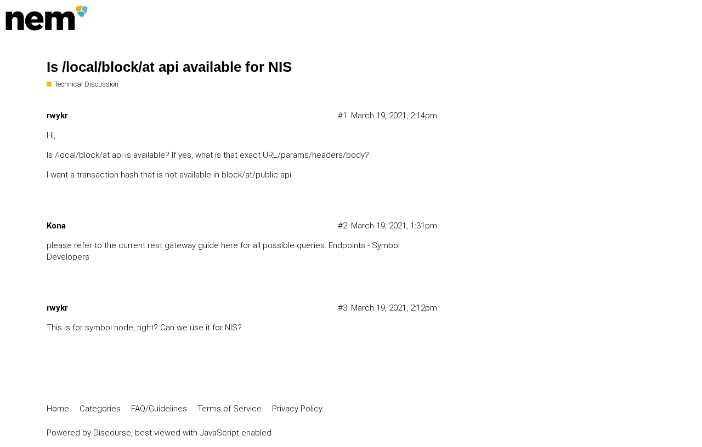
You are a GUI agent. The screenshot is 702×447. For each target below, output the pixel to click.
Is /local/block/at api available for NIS (169, 67)
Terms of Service (229, 409)
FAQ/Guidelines (159, 409)
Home (58, 409)
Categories (100, 409)
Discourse (112, 433)
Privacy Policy (297, 409)
